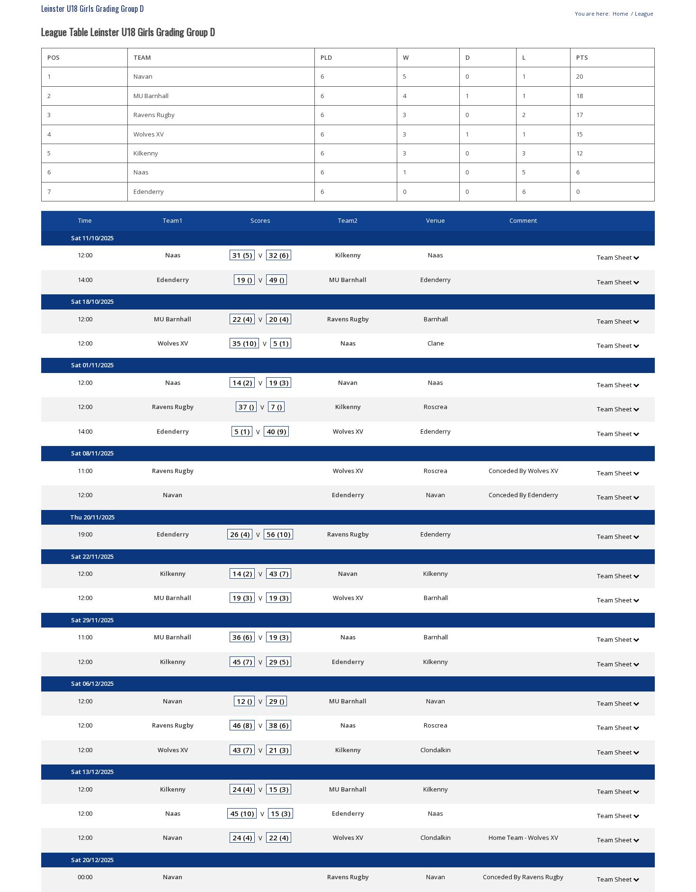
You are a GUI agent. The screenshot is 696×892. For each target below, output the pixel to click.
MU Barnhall (347, 279)
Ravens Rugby (348, 319)
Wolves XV (173, 343)
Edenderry (173, 279)
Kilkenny (348, 255)
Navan (347, 382)
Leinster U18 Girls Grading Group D (92, 8)
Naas (172, 255)
